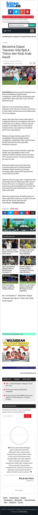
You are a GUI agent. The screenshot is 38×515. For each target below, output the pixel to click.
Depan (9, 30)
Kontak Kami (8, 500)
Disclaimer (12, 502)
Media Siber (18, 500)
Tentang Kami (14, 498)
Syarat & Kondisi (29, 500)
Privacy (20, 502)
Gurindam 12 (30, 481)
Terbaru (17, 379)
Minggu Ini (7, 379)
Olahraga (5, 42)
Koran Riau (23, 512)
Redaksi (23, 498)
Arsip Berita (27, 379)
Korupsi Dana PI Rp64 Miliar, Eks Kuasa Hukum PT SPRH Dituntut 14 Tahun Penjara (19, 397)
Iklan (5, 502)
